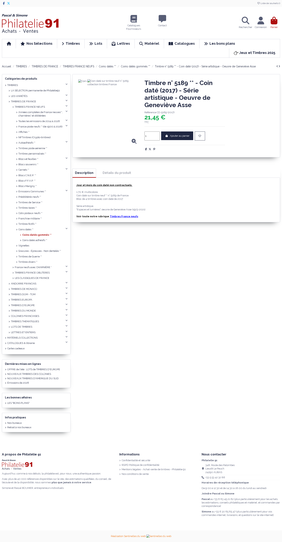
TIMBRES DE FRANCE (23, 101)
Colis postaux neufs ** (30, 213)
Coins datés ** (25, 229)
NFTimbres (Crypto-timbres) (34, 137)
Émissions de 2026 (18, 382)
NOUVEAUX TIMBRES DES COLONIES (29, 374)
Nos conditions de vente (135, 474)
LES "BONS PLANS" (18, 403)
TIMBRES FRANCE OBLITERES (32, 272)
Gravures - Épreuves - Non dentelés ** (39, 251)
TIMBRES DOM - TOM (23, 294)
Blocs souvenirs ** (28, 164)
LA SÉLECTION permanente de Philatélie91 (35, 90)
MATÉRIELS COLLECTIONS (22, 337)
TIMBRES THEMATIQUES (25, 321)
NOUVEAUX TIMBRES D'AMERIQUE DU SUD (33, 378)
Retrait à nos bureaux (19, 427)
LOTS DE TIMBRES (21, 326)
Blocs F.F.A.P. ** (26, 180)
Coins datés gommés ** (37, 234)
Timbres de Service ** (30, 202)
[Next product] (279, 66)
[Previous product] (277, 66)
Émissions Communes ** (32, 191)
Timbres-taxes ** (27, 207)
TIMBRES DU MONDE (23, 310)
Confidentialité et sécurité (136, 460)
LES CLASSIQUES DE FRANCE (32, 278)
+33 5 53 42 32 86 (215, 477)
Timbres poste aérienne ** (32, 148)
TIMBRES (12, 85)
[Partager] (146, 149)
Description (84, 173)
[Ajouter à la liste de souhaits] (200, 136)
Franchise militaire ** (30, 218)
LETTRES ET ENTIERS (23, 332)
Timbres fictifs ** (27, 223)
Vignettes (23, 245)
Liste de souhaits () (270, 3)
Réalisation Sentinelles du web (128, 536)
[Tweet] (150, 149)
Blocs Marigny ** (27, 186)
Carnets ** (23, 169)
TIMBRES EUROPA (21, 299)
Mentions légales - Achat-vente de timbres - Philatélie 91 (154, 469)
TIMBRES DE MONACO (24, 289)
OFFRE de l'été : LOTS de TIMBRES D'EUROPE (33, 369)
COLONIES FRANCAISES (25, 316)
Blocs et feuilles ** (28, 159)
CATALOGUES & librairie (21, 343)
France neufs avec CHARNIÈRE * (33, 267)
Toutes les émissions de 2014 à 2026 (39, 121)
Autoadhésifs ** (26, 142)
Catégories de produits (21, 78)
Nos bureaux (14, 422)
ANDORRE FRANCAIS (23, 283)
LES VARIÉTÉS (19, 96)
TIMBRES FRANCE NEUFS (30, 106)
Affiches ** (24, 132)
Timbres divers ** (27, 261)
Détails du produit (117, 173)
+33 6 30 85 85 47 (225, 511)
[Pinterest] (154, 149)
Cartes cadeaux (16, 348)
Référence (150, 112)
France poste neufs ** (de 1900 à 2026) (40, 126)
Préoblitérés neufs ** (29, 196)
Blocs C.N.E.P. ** (27, 175)
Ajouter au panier (180, 135)
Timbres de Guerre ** (30, 256)
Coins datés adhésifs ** (34, 240)
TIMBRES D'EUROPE (23, 305)
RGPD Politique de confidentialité (140, 465)
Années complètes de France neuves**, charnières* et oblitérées (40, 114)
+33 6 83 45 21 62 (224, 499)
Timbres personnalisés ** (32, 153)
